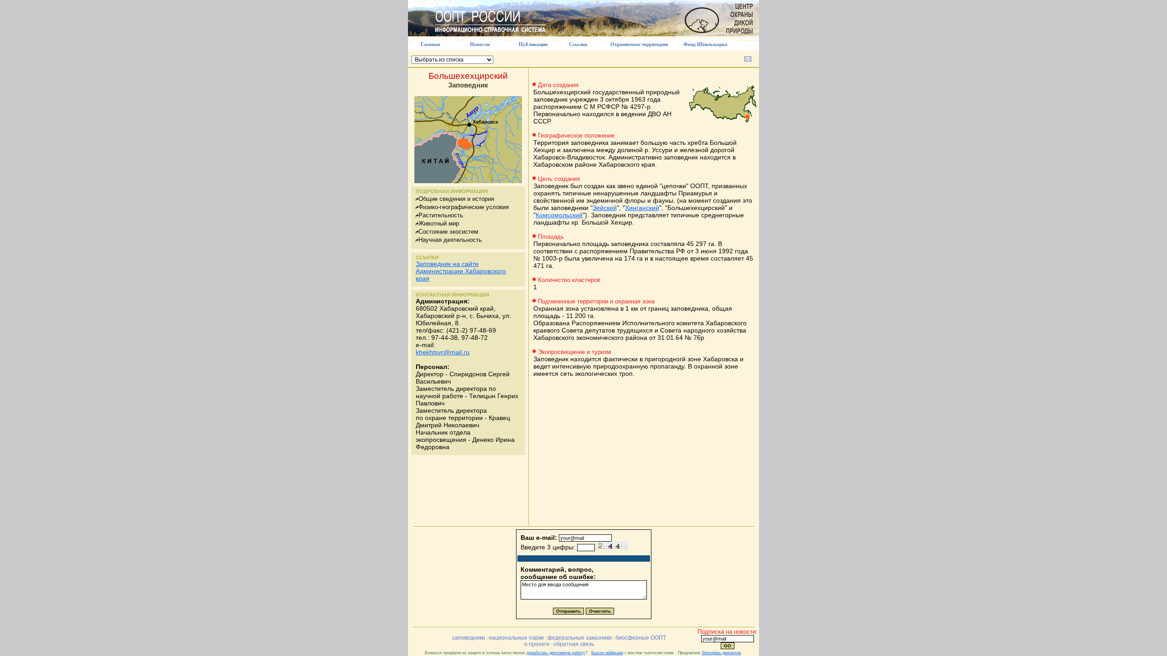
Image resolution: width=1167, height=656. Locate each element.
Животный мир (438, 223)
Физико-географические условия (463, 207)
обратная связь (573, 644)
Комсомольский (559, 215)
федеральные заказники (579, 638)
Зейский (605, 207)
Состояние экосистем (448, 231)
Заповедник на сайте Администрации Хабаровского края (461, 271)
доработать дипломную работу (556, 653)
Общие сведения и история (456, 198)
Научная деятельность (450, 239)
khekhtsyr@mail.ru (443, 352)
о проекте (537, 644)
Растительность (440, 215)
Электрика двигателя (721, 653)
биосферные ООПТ (640, 638)
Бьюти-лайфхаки (607, 653)
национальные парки (516, 638)
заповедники (468, 638)
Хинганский (642, 207)
